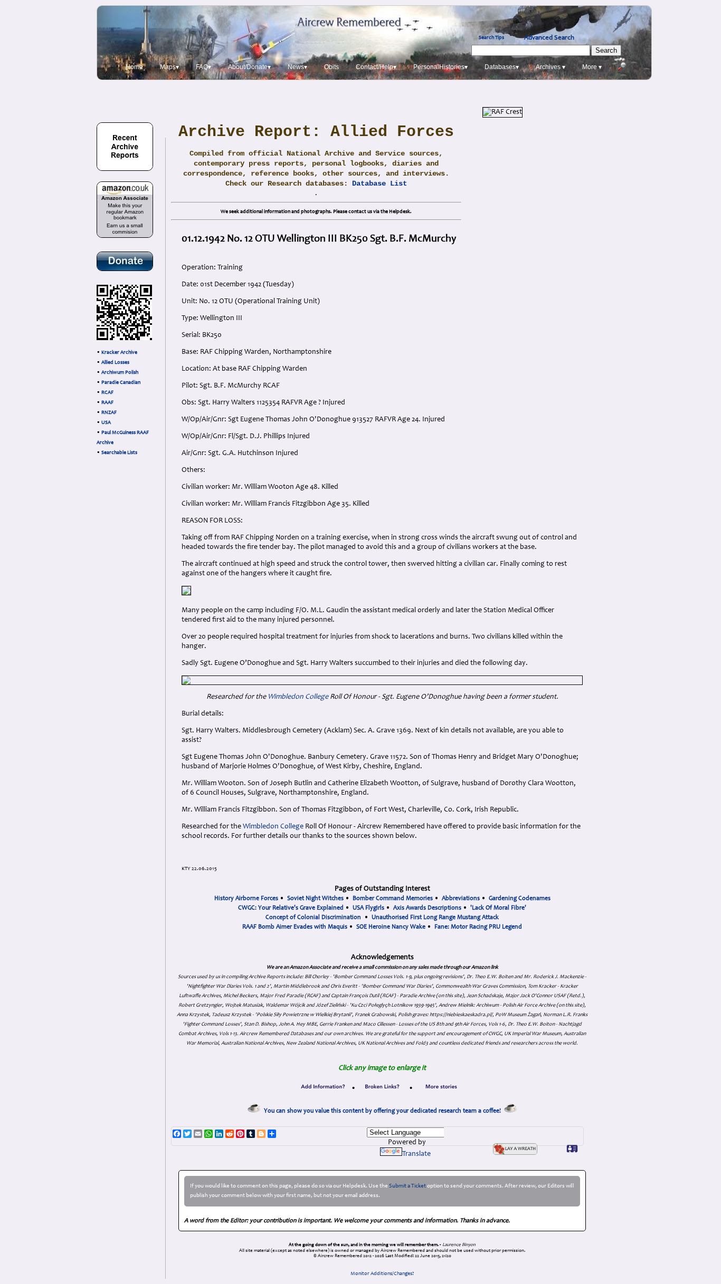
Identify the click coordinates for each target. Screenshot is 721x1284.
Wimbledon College (298, 697)
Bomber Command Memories (393, 898)
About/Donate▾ (249, 67)
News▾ (297, 67)
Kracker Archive (119, 352)
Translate (416, 1154)
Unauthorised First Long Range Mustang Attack (435, 917)
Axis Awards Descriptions (427, 908)
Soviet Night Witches (315, 898)
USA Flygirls (368, 908)
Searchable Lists (119, 453)
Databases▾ (502, 67)
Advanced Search (549, 38)
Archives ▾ (550, 67)
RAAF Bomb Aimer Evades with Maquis (294, 927)
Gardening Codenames (520, 898)
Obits (331, 67)
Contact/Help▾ (376, 67)
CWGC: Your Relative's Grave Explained (291, 908)
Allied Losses (115, 362)
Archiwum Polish (119, 372)
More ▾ (592, 67)
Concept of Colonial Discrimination (313, 917)
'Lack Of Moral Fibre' (498, 908)
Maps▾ (169, 67)
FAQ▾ (203, 67)
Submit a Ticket (407, 1186)
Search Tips (491, 38)
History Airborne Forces (246, 898)
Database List (379, 183)
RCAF (107, 392)
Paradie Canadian (120, 382)
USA (106, 423)
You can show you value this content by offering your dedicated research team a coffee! (384, 1111)
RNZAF (109, 413)
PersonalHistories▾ (440, 67)
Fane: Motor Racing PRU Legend (478, 927)
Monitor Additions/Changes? (382, 1274)
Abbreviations (461, 898)
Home (134, 67)
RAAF (107, 403)
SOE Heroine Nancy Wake (390, 927)
